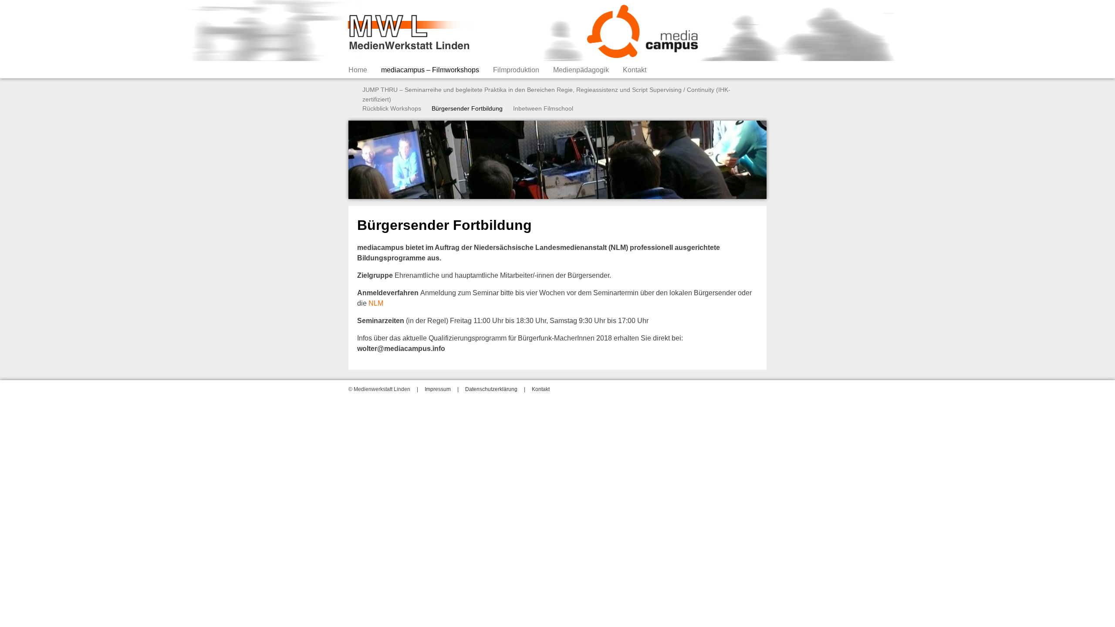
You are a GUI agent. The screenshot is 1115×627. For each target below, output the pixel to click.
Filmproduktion (516, 70)
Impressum (438, 389)
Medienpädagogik (581, 70)
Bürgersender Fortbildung (467, 108)
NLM (375, 303)
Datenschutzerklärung (491, 389)
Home (357, 70)
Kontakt (634, 70)
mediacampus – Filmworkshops (430, 70)
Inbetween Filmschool (543, 108)
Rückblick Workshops (391, 108)
